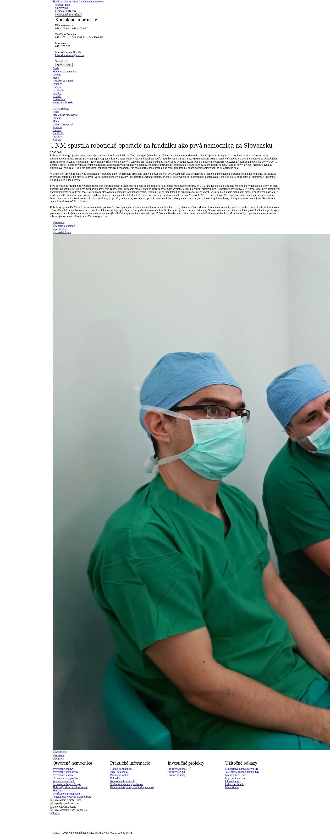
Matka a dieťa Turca (236, 775)
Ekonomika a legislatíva (66, 778)
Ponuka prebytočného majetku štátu (72, 796)
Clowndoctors (232, 781)
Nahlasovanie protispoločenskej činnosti (132, 787)
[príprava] (58, 758)
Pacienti (57, 74)
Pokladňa (115, 778)
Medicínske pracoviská (65, 71)
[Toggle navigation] (54, 106)
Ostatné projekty (176, 775)
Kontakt (57, 96)
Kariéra (57, 87)
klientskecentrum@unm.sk (69, 55)
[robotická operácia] (64, 225)
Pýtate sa (57, 83)
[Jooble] (55, 813)
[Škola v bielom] (58, 822)
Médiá (56, 77)
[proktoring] (60, 228)
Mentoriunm (232, 787)
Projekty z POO (176, 771)
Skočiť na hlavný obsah (65, 1)
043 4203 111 (62, 37)
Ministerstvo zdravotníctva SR (241, 768)
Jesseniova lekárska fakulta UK (242, 771)
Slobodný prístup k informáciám (70, 787)
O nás (56, 68)
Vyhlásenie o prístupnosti (66, 793)
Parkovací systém (119, 775)
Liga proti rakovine (235, 778)
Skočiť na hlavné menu (91, 1)
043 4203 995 (79, 28)
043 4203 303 (62, 46)
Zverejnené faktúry (63, 775)
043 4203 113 (96, 37)
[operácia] (58, 222)
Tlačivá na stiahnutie (121, 768)
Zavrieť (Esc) (64, 64)
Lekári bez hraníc (234, 784)
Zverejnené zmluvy (63, 768)
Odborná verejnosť (63, 80)
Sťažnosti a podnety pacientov (126, 784)
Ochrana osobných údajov (67, 784)
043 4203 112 (79, 37)
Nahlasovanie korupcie (122, 781)
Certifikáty (58, 90)
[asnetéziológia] (62, 232)
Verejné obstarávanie (64, 781)
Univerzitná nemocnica (63, 101)
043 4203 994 (62, 28)
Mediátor (57, 790)
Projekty (57, 93)
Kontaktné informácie (68, 14)
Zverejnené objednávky (65, 771)
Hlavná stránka (61, 108)
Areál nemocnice (119, 771)
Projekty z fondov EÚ (179, 768)
